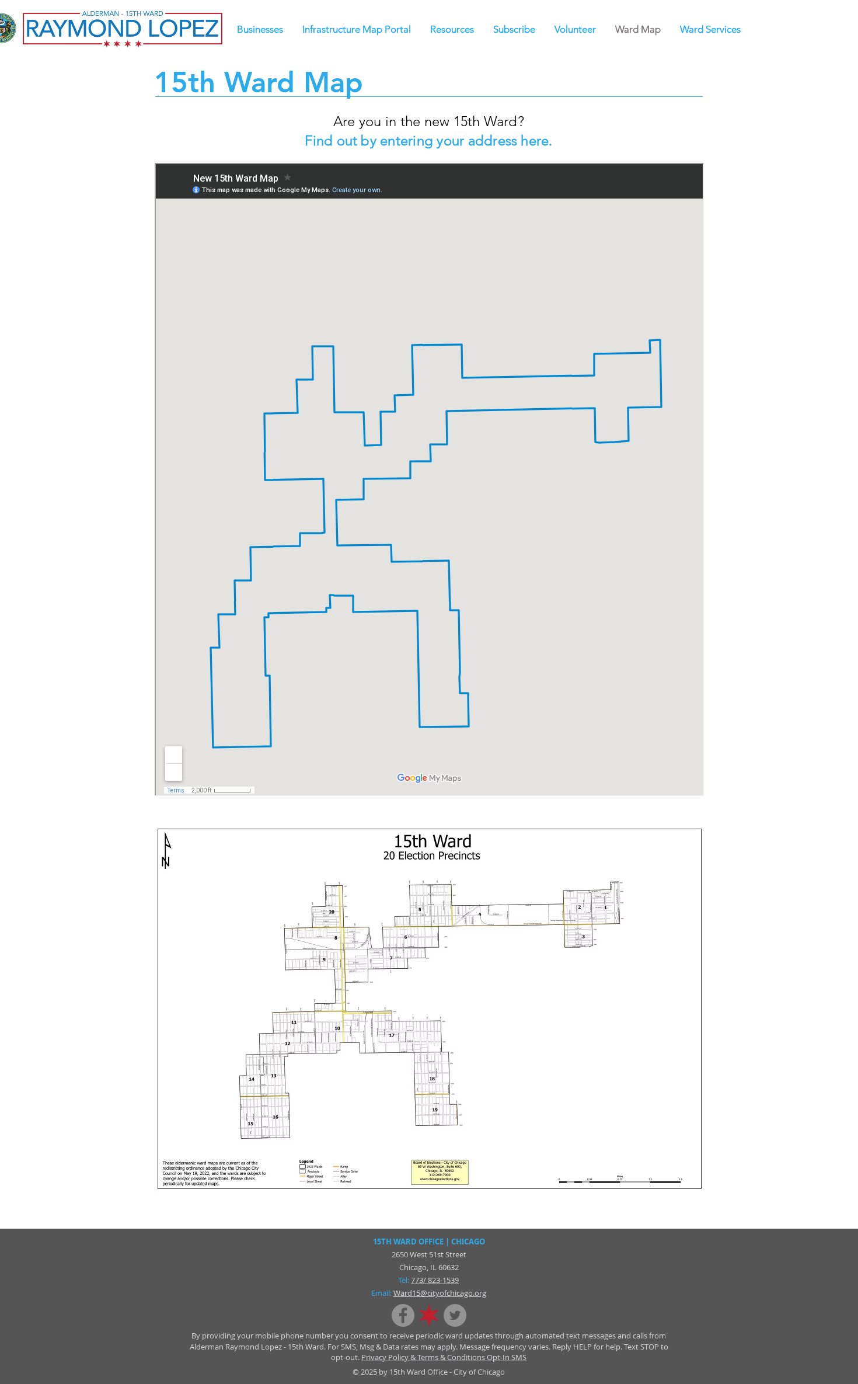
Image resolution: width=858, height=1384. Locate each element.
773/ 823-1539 (435, 1280)
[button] (451, 29)
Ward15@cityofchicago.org (439, 1293)
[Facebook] (403, 1315)
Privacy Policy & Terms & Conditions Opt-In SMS (443, 1357)
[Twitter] (455, 1315)
